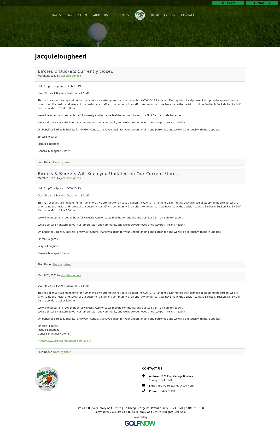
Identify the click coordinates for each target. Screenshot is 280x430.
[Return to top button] (273, 353)
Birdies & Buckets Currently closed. (76, 71)
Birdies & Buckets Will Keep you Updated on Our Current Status (108, 173)
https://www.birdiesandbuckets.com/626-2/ (64, 340)
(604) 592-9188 (167, 391)
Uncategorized (62, 162)
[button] (57, 15)
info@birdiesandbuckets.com (176, 385)
